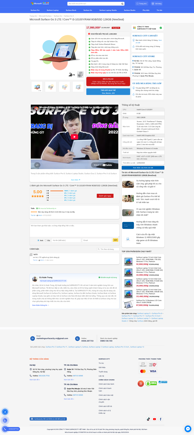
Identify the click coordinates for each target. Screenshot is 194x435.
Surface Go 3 (69, 16)
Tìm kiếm (98, 249)
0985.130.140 (106, 341)
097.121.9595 (78, 376)
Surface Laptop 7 (143, 318)
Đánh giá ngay (105, 196)
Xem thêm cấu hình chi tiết (143, 168)
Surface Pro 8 (157, 313)
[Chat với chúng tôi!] (188, 428)
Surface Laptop (108, 347)
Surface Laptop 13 (128, 318)
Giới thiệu (102, 367)
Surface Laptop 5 (143, 313)
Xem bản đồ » (35, 380)
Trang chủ (33, 16)
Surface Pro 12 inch (122, 347)
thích (40, 215)
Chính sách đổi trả (105, 406)
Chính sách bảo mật (106, 395)
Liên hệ (101, 376)
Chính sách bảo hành (106, 384)
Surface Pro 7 (127, 316)
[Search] (122, 4)
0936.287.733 (87, 341)
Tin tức (101, 363)
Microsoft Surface (45, 16)
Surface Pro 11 (138, 316)
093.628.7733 (44, 376)
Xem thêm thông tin (39, 305)
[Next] (81, 52)
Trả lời (33, 215)
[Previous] (34, 52)
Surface (140, 321)
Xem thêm (74, 180)
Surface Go (58, 16)
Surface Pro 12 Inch (153, 316)
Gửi (115, 240)
